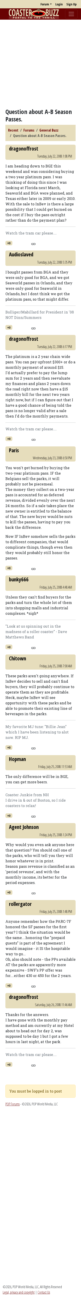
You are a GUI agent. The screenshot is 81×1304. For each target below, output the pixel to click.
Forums (28, 130)
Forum (44, 4)
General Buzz (48, 130)
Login (59, 4)
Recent (13, 130)
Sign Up (71, 4)
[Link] (33, 243)
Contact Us (44, 1292)
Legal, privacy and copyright (19, 1292)
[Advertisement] (40, 63)
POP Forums (12, 1104)
